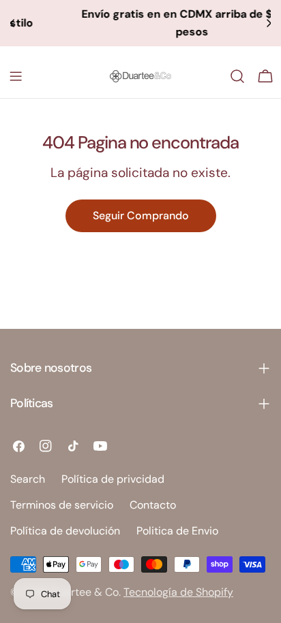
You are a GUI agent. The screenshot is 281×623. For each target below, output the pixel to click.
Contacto (153, 505)
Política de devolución (65, 531)
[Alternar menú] (15, 76)
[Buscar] (237, 76)
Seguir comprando (141, 215)
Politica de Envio (177, 531)
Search (27, 479)
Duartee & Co (85, 592)
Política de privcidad (112, 479)
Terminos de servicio (61, 505)
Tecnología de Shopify (178, 592)
